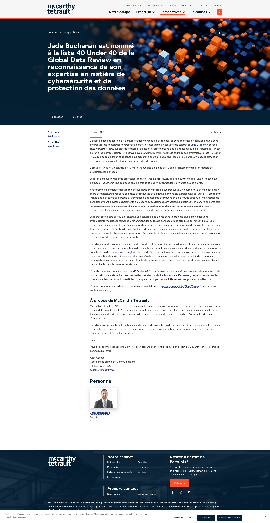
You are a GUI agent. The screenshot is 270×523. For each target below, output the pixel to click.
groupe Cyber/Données (128, 252)
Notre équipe (119, 12)
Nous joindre (113, 494)
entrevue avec (180, 286)
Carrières (202, 5)
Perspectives (170, 12)
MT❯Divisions (134, 5)
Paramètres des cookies (184, 518)
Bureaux (186, 5)
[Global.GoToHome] (61, 9)
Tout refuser (206, 518)
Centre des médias (146, 494)
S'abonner (179, 483)
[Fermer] (265, 516)
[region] (135, 516)
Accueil (53, 32)
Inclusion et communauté (162, 5)
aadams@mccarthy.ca (102, 370)
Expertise (143, 12)
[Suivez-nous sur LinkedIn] (188, 492)
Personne (77, 117)
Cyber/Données (54, 146)
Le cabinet (199, 12)
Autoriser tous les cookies (229, 518)
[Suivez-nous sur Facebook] (172, 492)
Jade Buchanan (54, 136)
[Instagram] (180, 492)
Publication (57, 117)
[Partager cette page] (219, 33)
